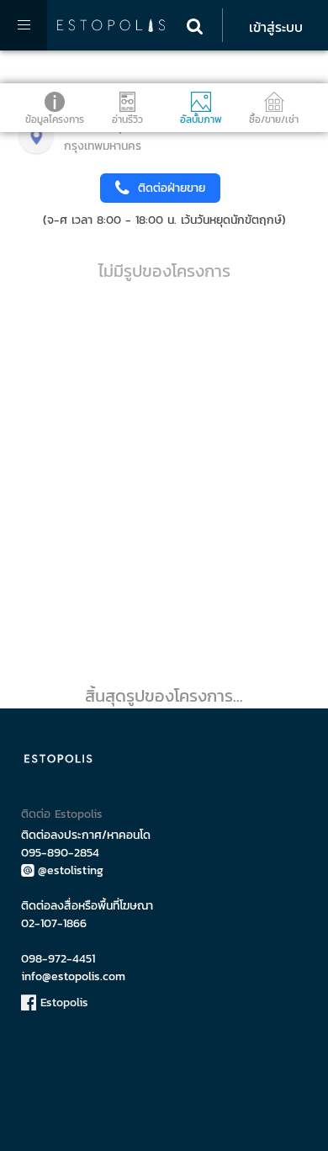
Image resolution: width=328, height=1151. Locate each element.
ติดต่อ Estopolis (62, 814)
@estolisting (70, 870)
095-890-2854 (60, 853)
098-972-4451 (58, 959)
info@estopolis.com (73, 976)
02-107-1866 (54, 923)
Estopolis (62, 1002)
